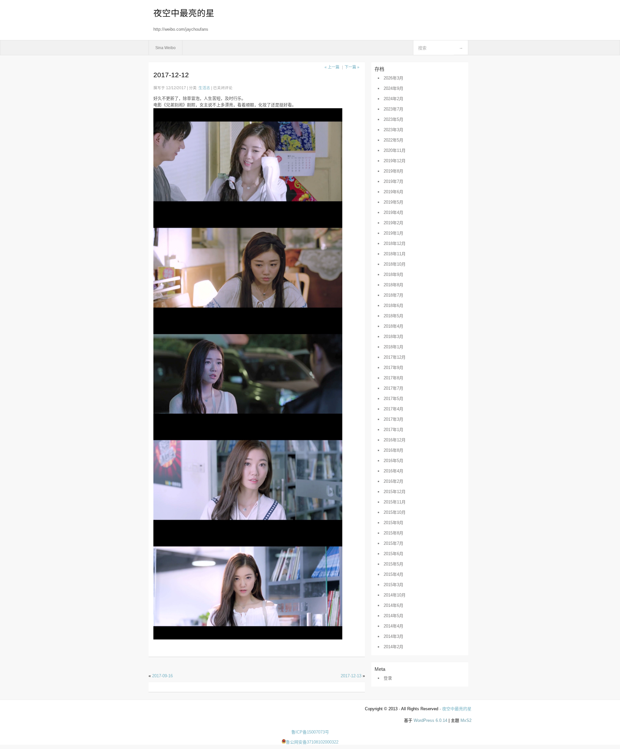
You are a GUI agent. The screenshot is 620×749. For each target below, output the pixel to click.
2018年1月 (393, 346)
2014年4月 (393, 626)
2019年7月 (393, 181)
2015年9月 (393, 522)
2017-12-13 (351, 675)
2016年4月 (393, 471)
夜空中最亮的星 (183, 13)
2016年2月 (393, 481)
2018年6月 (393, 305)
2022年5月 (393, 140)
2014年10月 (395, 595)
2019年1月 (393, 233)
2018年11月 (395, 253)
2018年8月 (393, 284)
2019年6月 (393, 191)
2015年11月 (395, 502)
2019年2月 (393, 222)
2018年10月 (395, 264)
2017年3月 (393, 419)
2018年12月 (395, 243)
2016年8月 (393, 450)
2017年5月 (393, 398)
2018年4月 (393, 326)
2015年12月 (395, 491)
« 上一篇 (332, 67)
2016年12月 (395, 440)
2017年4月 (393, 408)
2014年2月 (393, 646)
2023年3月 (393, 129)
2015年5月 (393, 564)
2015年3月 (393, 584)
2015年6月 (393, 553)
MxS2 (465, 720)
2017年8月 (393, 377)
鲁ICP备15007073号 (310, 732)
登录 (388, 678)
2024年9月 (393, 88)
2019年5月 (393, 202)
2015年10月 (395, 512)
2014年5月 (393, 615)
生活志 (204, 88)
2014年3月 (393, 636)
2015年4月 (393, 574)
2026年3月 (393, 78)
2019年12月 (395, 160)
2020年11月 (395, 150)
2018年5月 (393, 315)
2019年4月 (393, 212)
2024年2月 (393, 98)
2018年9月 (393, 274)
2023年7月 (393, 109)
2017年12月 (395, 357)
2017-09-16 (162, 675)
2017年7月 (393, 388)
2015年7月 (393, 543)
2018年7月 (393, 295)
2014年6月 (393, 605)
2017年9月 (393, 367)
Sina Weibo (165, 48)
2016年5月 (393, 460)
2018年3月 (393, 336)
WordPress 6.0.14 (430, 720)
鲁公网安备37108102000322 (312, 742)
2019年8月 (393, 171)
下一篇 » (352, 67)
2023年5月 (393, 119)
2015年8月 (393, 533)
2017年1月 (393, 429)
